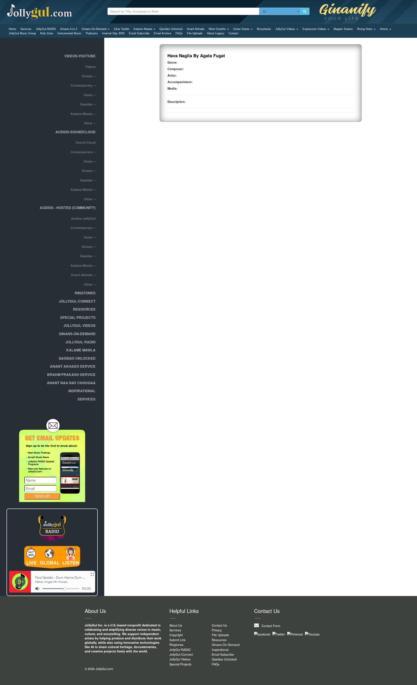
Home (12, 29)
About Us (175, 625)
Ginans (87, 76)
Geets (88, 94)
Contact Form (269, 626)
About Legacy (215, 33)
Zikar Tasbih (121, 29)
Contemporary (82, 85)
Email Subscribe (139, 33)
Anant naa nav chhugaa (71, 382)
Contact (233, 33)
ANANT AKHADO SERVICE (73, 366)
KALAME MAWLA (81, 349)
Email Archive (162, 33)
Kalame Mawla (143, 29)
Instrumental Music (69, 33)
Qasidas (86, 104)
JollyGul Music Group (22, 33)
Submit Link (177, 640)
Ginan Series (241, 29)
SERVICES (87, 399)
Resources (84, 309)
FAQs (179, 33)
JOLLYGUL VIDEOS (79, 325)
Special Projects (180, 664)
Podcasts (92, 33)
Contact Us (219, 625)
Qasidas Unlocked (170, 29)
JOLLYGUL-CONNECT (77, 301)
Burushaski (264, 29)
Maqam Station (343, 29)
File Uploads (195, 33)
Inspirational (220, 649)
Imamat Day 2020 (113, 33)
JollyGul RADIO (46, 29)
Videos (90, 66)
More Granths (218, 29)
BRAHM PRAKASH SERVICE (71, 374)
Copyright (176, 635)
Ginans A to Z (68, 29)
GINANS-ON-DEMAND (77, 333)
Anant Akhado (195, 29)
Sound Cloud (86, 142)
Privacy (217, 630)
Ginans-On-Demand (94, 29)
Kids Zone (46, 33)
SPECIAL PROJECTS (78, 317)
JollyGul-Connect (181, 654)
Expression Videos (315, 29)
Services (25, 29)
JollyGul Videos (285, 29)
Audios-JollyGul (83, 218)
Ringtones (85, 292)
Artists (384, 29)
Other (88, 123)
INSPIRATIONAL (82, 390)
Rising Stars (365, 29)
